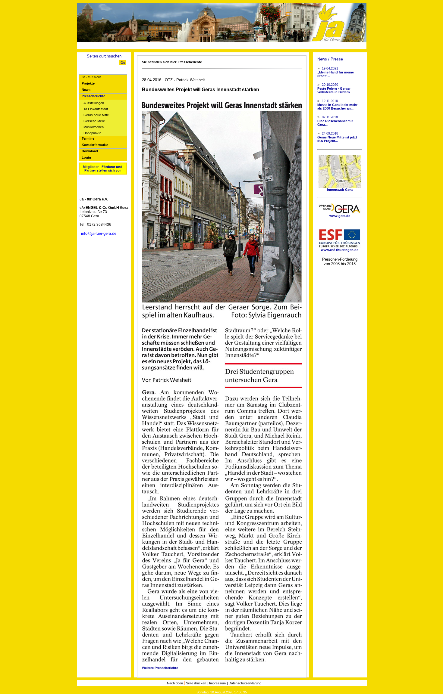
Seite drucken (196, 683)
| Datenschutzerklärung (244, 683)
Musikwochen (93, 127)
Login (86, 157)
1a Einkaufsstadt (95, 109)
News (86, 89)
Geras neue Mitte (96, 115)
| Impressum (216, 683)
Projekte (88, 83)
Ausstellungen (93, 103)
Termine (88, 138)
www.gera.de (339, 216)
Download (90, 151)
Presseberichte (93, 96)
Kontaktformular (95, 145)
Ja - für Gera (91, 77)
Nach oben (175, 683)
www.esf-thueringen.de (339, 250)
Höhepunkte (92, 133)
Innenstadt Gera (340, 189)
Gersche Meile (94, 121)
